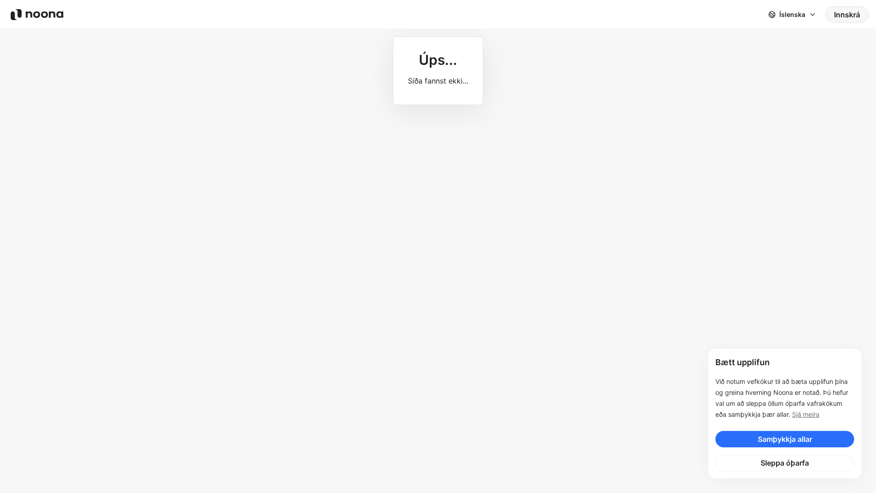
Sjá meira (805, 414)
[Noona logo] (37, 14)
